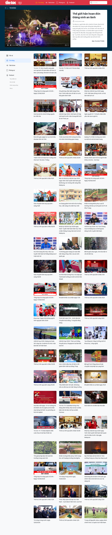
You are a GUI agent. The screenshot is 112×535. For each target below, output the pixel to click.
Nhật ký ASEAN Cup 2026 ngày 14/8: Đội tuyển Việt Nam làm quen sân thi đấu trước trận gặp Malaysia (95, 434)
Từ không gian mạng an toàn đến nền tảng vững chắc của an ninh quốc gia (69, 254)
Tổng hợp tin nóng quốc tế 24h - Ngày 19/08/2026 (94, 179)
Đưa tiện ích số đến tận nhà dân (94, 405)
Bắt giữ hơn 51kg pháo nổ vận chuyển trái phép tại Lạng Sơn (94, 365)
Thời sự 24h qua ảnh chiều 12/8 (69, 520)
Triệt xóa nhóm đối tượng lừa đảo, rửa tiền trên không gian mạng (70, 138)
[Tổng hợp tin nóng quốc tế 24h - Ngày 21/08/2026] (45, 82)
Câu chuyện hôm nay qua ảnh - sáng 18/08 (43, 276)
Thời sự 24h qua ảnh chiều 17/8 (94, 274)
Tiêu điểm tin (13, 79)
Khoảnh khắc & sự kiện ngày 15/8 (95, 385)
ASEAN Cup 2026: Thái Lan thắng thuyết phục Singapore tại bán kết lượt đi (70, 343)
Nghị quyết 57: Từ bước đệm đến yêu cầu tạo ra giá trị (95, 115)
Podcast (71, 2)
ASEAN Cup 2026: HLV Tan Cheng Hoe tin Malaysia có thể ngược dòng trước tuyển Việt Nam (94, 229)
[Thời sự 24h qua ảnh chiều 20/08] (70, 149)
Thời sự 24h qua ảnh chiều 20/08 (69, 158)
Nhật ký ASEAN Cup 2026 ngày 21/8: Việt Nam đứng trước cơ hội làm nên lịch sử (95, 93)
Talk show (51, 2)
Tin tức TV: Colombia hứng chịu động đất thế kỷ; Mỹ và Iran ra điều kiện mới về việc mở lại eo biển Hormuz (70, 409)
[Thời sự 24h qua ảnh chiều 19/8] (45, 170)
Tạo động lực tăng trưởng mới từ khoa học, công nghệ (95, 342)
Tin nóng (41, 2)
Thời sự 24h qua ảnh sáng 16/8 (94, 318)
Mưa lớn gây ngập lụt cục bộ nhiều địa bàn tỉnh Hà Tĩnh (45, 138)
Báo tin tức (10, 2)
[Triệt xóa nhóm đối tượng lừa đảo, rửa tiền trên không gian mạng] (70, 128)
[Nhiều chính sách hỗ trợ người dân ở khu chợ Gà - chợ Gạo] (95, 149)
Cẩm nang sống (14, 85)
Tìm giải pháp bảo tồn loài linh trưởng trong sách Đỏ (43, 457)
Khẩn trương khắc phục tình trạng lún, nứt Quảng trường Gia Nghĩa (70, 457)
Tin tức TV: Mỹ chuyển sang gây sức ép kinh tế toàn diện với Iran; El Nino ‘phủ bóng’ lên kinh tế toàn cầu (45, 70)
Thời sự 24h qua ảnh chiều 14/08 (69, 431)
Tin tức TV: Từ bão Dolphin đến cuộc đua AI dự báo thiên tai (43, 432)
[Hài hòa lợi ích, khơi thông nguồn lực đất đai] (45, 105)
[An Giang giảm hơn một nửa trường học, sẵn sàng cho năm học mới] (70, 195)
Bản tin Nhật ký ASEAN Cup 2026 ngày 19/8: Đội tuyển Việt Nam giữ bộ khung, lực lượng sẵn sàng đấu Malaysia (70, 181)
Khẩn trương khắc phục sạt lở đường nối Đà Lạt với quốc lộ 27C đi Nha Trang (95, 206)
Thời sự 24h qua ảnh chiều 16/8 (94, 297)
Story (11, 88)
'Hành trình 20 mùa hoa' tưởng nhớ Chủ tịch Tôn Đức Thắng (45, 159)
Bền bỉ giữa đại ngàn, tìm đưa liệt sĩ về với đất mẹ (95, 253)
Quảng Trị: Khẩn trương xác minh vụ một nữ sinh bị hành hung (95, 138)
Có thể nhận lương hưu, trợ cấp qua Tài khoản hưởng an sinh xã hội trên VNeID (70, 277)
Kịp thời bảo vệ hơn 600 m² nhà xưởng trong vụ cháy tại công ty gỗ (95, 457)
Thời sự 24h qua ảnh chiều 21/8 (94, 68)
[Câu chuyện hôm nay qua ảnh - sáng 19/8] (45, 195)
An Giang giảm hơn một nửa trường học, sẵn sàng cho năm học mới (70, 205)
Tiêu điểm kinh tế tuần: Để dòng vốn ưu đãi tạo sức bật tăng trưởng (70, 386)
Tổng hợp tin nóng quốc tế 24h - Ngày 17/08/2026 (44, 299)
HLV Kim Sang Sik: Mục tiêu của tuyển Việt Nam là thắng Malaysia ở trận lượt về (45, 254)
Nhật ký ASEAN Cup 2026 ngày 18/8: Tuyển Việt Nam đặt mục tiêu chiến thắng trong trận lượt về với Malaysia (70, 230)
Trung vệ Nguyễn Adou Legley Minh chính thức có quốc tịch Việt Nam (95, 521)
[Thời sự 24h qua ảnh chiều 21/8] (95, 60)
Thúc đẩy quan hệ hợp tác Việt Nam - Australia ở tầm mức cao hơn (70, 501)
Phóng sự (62, 2)
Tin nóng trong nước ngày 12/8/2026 (42, 521)
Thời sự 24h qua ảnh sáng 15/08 (44, 385)
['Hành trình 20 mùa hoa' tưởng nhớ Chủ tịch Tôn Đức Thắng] (45, 149)
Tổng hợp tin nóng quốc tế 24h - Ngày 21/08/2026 (44, 92)
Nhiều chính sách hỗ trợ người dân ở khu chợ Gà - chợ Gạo (95, 159)
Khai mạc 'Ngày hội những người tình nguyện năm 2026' (44, 319)
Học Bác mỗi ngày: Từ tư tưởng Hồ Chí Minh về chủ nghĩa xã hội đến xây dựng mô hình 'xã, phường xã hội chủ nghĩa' (45, 409)
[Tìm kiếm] (91, 2)
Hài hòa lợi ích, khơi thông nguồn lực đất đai (44, 115)
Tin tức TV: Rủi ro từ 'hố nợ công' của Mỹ (69, 69)
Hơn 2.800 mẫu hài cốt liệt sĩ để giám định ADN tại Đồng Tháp (69, 365)
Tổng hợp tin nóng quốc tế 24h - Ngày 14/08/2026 (44, 478)
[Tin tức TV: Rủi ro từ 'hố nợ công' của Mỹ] (70, 60)
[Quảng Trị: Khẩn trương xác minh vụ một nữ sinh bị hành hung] (95, 128)
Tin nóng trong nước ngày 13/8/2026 (67, 478)
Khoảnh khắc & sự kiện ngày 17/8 (69, 297)
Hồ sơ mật (12, 82)
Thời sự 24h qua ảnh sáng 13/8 (94, 499)
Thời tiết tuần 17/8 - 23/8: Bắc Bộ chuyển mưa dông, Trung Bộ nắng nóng (70, 320)
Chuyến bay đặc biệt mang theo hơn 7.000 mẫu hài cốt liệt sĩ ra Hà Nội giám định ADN (70, 93)
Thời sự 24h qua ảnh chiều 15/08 (44, 364)
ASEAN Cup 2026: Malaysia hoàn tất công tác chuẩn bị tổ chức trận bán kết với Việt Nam (45, 343)
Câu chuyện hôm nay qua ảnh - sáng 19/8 (43, 205)
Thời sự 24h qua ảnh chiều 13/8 (44, 499)
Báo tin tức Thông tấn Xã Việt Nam (20, 4)
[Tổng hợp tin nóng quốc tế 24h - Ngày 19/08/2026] (95, 170)
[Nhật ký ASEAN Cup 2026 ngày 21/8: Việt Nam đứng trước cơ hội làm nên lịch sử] (95, 82)
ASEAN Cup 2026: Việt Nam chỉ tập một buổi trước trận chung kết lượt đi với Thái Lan (70, 116)
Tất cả (11, 55)
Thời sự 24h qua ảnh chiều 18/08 (44, 226)
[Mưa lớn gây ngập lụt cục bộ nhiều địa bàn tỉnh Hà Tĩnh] (45, 128)
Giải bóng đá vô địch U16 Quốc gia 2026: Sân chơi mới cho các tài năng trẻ (95, 479)
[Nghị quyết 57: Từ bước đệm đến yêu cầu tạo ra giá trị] (95, 105)
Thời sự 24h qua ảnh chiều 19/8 (44, 178)
